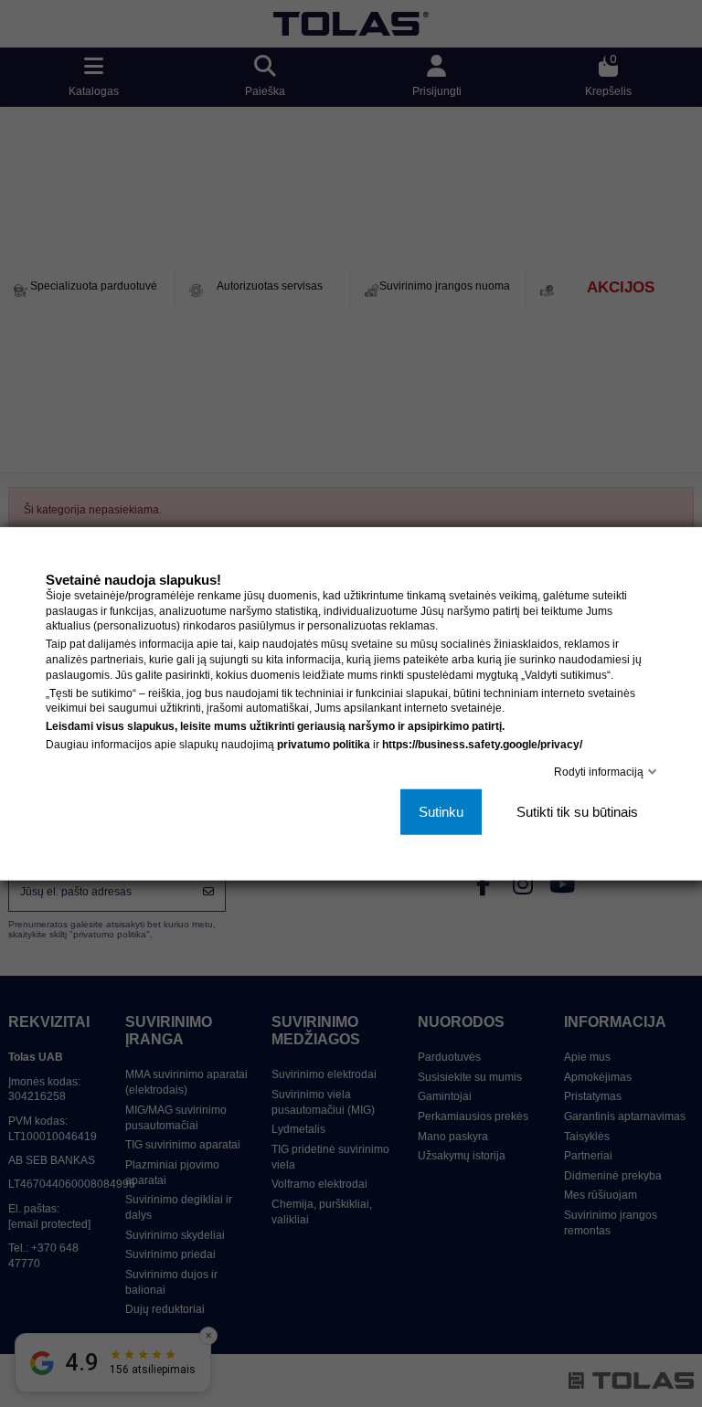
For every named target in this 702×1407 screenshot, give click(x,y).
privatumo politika (323, 744)
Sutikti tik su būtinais (577, 812)
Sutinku (441, 812)
